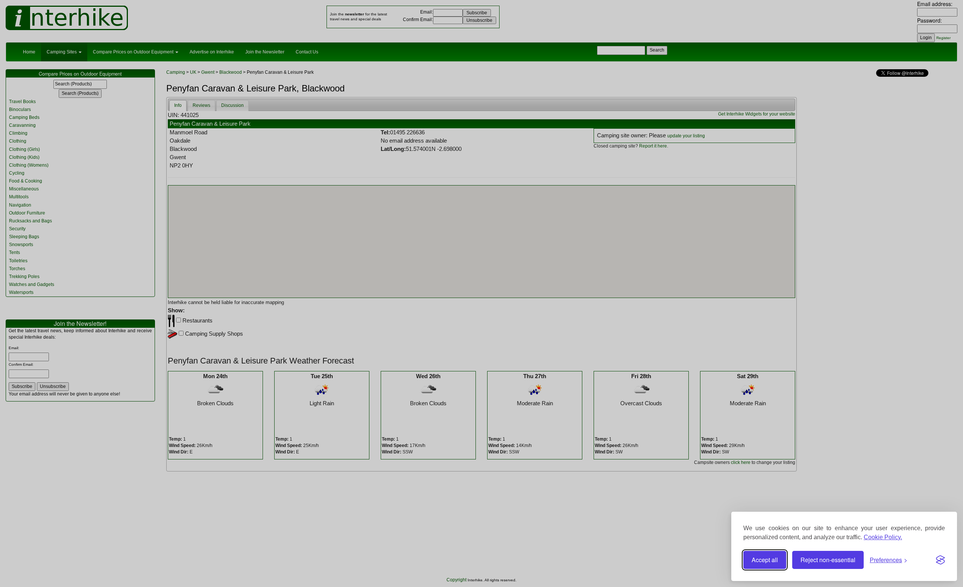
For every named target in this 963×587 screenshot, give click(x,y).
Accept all (765, 559)
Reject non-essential (827, 559)
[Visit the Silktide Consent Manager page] (940, 559)
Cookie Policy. (883, 537)
